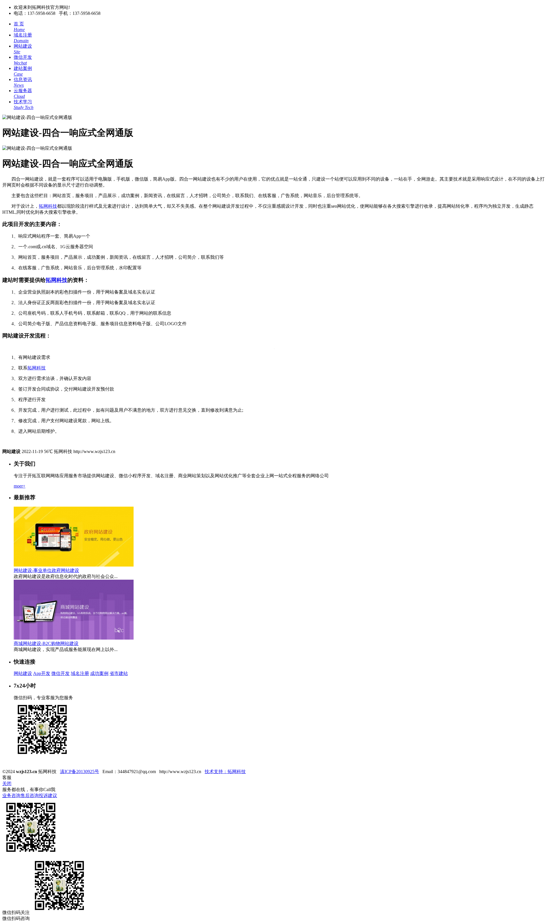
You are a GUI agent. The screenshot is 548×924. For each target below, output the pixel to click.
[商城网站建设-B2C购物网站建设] (74, 638)
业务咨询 (11, 795)
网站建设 (23, 673)
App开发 (41, 673)
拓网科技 (48, 206)
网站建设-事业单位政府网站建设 (46, 570)
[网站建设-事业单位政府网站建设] (74, 565)
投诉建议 (48, 795)
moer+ (19, 486)
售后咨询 (30, 795)
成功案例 (99, 673)
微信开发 (60, 673)
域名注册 (80, 673)
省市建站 (119, 673)
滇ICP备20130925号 (79, 771)
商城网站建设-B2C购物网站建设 (46, 643)
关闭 (6, 783)
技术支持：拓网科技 (225, 771)
